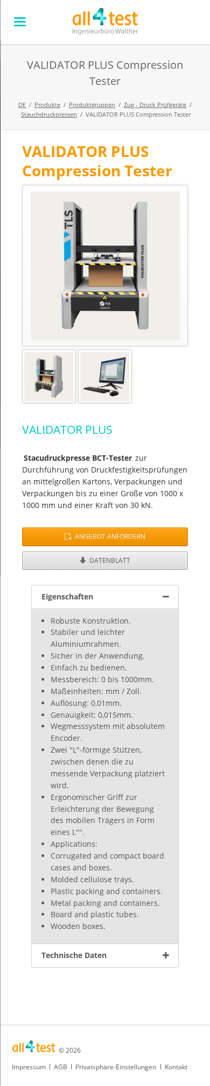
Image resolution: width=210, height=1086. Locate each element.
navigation (20, 21)
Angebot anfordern (109, 536)
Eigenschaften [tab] (67, 596)
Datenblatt (109, 560)
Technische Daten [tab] (74, 955)
